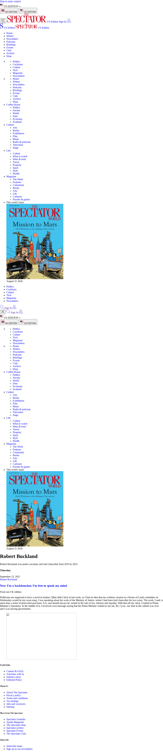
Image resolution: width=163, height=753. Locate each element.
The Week (18, 179)
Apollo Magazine (15, 722)
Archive (10, 53)
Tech (15, 70)
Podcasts (10, 41)
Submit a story (13, 677)
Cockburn (18, 64)
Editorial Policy (14, 679)
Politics (16, 61)
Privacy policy (13, 695)
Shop (9, 56)
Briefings (11, 44)
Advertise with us (15, 674)
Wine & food (19, 159)
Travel (16, 162)
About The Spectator (16, 692)
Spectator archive (15, 728)
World (16, 113)
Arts (15, 127)
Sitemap (10, 706)
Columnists (18, 185)
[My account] (69, 21)
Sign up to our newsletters (19, 749)
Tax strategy (12, 701)
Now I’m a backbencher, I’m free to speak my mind (33, 585)
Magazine (18, 73)
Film (15, 136)
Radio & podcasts (22, 142)
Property (17, 165)
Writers (10, 36)
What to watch (20, 156)
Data (15, 116)
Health (16, 173)
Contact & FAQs (14, 671)
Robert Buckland (8, 579)
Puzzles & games (21, 199)
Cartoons (17, 196)
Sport (15, 167)
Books (16, 130)
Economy (17, 119)
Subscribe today (14, 746)
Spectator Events (14, 730)
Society (16, 110)
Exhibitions (18, 133)
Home (9, 33)
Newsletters (12, 39)
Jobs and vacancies (15, 704)
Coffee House (13, 104)
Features (17, 182)
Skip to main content (10, 1)
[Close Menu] (3, 312)
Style (15, 170)
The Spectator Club (16, 733)
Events (9, 47)
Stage (15, 147)
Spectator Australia (15, 719)
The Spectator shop (16, 725)
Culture (16, 67)
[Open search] (2, 308)
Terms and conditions (17, 698)
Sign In (62, 21)
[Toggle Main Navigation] (3, 20)
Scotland (17, 121)
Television (18, 144)
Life (8, 150)
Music (16, 139)
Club (8, 50)
